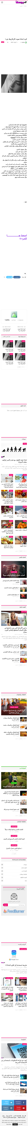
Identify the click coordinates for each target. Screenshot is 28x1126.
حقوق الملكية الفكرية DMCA (9, 1117)
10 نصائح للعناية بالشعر (13, 594)
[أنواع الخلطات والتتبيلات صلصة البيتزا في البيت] (23, 726)
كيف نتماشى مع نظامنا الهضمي (11, 652)
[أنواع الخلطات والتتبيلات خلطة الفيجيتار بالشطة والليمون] (23, 733)
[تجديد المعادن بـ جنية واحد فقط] (21, 510)
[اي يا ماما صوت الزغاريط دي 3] (20, 356)
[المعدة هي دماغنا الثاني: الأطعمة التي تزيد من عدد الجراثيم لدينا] (23, 646)
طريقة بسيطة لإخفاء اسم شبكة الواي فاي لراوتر (11, 1090)
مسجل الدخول (16, 410)
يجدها (23, 1116)
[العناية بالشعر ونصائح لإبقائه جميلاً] (14, 569)
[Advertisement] (14, 22)
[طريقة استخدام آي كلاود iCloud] (14, 955)
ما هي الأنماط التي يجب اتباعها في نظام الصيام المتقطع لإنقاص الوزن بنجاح (16, 630)
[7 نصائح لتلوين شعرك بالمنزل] (23, 589)
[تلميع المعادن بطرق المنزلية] (7, 510)
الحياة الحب (16, 1116)
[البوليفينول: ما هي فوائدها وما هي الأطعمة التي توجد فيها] (7, 524)
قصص (3, 42)
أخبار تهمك (8, 1116)
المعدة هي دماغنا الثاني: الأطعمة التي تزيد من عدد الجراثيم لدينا (11, 645)
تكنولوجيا (24, 1044)
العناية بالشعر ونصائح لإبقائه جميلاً (14, 575)
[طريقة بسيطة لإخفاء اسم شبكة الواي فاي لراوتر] (23, 1090)
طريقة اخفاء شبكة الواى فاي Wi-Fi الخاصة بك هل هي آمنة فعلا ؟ (10, 1076)
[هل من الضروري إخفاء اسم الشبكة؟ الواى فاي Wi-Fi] (23, 1083)
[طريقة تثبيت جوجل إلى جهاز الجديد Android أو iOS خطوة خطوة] (21, 997)
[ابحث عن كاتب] (14, 314)
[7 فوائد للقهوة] (21, 540)
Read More (9, 1124)
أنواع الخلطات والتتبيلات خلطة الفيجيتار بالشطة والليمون (11, 733)
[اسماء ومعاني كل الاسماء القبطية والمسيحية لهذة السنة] (21, 478)
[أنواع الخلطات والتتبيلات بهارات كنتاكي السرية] (23, 719)
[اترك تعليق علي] (8, 42)
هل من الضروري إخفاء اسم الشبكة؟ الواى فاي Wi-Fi (12, 1083)
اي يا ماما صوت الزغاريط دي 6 (21, 329)
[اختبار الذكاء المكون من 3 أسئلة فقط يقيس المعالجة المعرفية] (7, 478)
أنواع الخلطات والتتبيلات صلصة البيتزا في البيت (11, 726)
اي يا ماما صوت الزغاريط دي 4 (6, 329)
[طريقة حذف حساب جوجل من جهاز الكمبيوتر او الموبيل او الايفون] (7, 997)
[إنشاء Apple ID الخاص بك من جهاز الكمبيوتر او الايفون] (7, 981)
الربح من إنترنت (23, 949)
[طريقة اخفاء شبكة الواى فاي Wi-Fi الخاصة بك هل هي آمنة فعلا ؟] (23, 1076)
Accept (15, 1124)
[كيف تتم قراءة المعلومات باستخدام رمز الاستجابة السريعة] (14, 1050)
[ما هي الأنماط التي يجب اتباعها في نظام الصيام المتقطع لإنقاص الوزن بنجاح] (14, 618)
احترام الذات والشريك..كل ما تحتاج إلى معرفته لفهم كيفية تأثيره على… (10, 802)
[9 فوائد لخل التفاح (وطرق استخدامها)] (7, 540)
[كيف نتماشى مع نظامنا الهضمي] (23, 653)
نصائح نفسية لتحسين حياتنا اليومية (14, 786)
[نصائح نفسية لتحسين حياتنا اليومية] (14, 780)
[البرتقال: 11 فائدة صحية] (21, 524)
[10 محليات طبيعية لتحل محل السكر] (21, 494)
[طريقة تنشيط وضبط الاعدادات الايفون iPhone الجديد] (21, 981)
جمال (3, 1116)
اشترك (5, 905)
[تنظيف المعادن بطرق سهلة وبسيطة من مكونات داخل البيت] (7, 494)
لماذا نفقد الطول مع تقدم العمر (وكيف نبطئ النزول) (14, 461)
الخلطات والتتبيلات (14, 707)
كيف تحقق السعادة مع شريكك (11, 809)
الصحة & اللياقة (23, 877)
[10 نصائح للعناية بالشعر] (23, 596)
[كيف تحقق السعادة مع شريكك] (23, 810)
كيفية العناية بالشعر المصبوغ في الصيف (14, 839)
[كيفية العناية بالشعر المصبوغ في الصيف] (23, 582)
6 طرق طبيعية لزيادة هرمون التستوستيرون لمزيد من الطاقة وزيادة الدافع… (11, 793)
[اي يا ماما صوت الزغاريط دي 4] (8, 356)
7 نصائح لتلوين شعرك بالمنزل (11, 587)
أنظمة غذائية (24, 611)
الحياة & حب (14, 783)
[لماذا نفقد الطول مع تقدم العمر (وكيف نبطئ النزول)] (14, 450)
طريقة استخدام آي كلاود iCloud (16, 965)
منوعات (24, 443)
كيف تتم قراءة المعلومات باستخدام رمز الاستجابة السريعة (14, 1061)
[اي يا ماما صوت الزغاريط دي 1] (20, 343)
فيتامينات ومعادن (23, 874)
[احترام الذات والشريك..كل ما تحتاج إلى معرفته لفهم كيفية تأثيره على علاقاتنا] (23, 802)
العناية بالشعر (14, 572)
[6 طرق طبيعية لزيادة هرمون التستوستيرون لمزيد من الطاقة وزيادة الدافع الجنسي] (23, 793)
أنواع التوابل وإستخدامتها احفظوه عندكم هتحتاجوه (14, 711)
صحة (26, 880)
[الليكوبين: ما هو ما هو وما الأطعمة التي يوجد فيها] (23, 660)
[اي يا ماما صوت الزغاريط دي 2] (8, 343)
